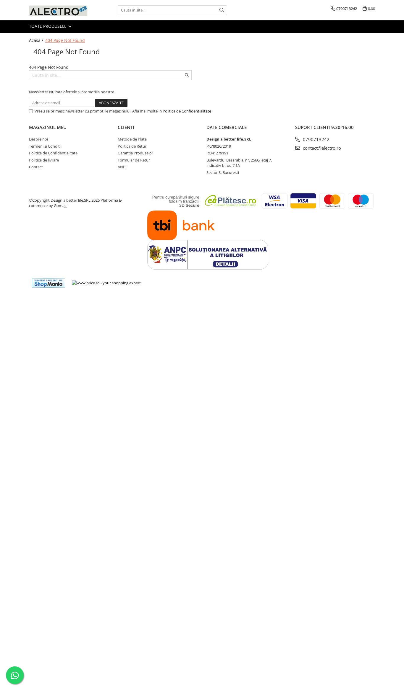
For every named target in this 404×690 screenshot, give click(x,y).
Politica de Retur (132, 146)
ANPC (123, 166)
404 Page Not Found (65, 40)
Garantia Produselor (135, 153)
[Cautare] (221, 10)
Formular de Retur (134, 160)
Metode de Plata (132, 139)
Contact (36, 166)
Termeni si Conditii (45, 146)
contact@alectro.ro (321, 148)
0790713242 (315, 139)
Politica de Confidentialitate (187, 111)
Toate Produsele (48, 26)
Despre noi (38, 139)
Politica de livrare (44, 160)
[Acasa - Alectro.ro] (58, 10)
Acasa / (36, 40)
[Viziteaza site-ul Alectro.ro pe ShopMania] (48, 283)
